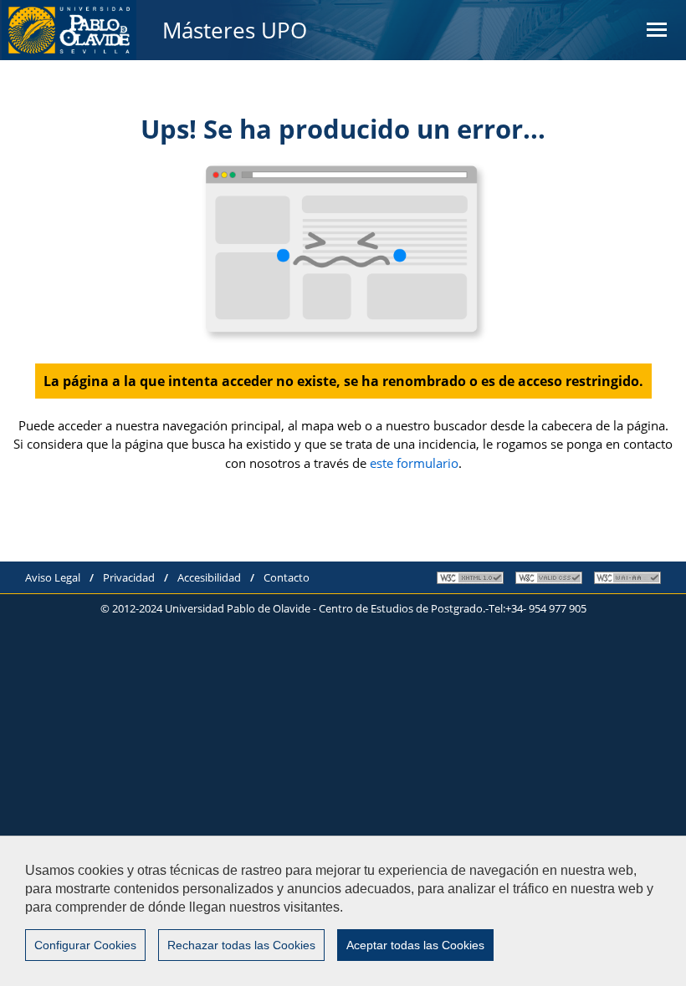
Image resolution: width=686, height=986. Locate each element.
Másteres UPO (234, 30)
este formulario (414, 463)
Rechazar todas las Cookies (241, 945)
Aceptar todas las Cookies (415, 945)
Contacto (287, 577)
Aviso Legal (52, 577)
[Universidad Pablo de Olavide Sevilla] (69, 30)
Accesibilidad (209, 577)
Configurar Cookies (85, 945)
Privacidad (129, 577)
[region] (343, 911)
